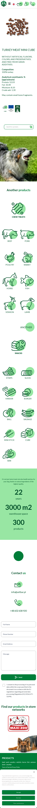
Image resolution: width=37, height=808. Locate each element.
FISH (27, 288)
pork (7, 762)
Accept (18, 792)
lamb (3, 764)
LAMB (27, 312)
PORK (27, 241)
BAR (9, 461)
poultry (12, 762)
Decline (18, 798)
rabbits (18, 762)
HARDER (9, 398)
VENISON (10, 312)
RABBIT (27, 265)
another (9, 764)
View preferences (18, 803)
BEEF (9, 241)
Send (20, 677)
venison (33, 762)
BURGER (27, 398)
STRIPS (9, 378)
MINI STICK (9, 440)
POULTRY (10, 265)
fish (28, 762)
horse (24, 762)
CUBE (27, 440)
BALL (9, 419)
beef (3, 762)
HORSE (10, 288)
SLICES (28, 378)
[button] (34, 772)
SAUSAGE (28, 419)
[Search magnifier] (31, 127)
